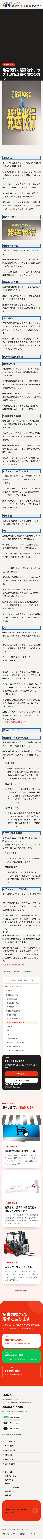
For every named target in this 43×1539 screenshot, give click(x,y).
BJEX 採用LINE (12, 1417)
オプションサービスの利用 (15, 1023)
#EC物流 (7, 971)
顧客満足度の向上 (13, 1003)
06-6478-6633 (12, 1407)
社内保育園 (8, 1480)
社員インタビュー (10, 1476)
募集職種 (7, 1455)
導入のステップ (11, 1038)
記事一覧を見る (21, 1290)
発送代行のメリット (13, 995)
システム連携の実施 (13, 1046)
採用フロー (8, 1459)
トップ (7, 980)
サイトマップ (31, 1534)
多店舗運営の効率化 (13, 1019)
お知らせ (7, 1495)
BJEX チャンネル (12, 1429)
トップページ (8, 1441)
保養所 (6, 1483)
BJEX (7, 1395)
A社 (8, 1031)
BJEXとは (7, 1445)
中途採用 (7, 1491)
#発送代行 (17, 971)
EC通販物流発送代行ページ (14, 722)
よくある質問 (8, 1464)
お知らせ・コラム (16, 980)
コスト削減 (10, 1007)
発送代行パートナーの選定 (15, 1043)
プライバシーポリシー (9, 1534)
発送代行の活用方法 (13, 1011)
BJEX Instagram (12, 1423)
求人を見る (21, 1073)
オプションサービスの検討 (15, 1050)
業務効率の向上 (12, 999)
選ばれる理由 (8, 1450)
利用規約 (22, 1534)
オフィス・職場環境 (11, 1487)
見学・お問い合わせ (21, 1080)
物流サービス (8, 65)
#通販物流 (28, 971)
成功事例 (9, 1027)
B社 (8, 1035)
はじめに (9, 991)
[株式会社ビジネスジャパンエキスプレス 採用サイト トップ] (6, 3)
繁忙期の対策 (11, 1015)
